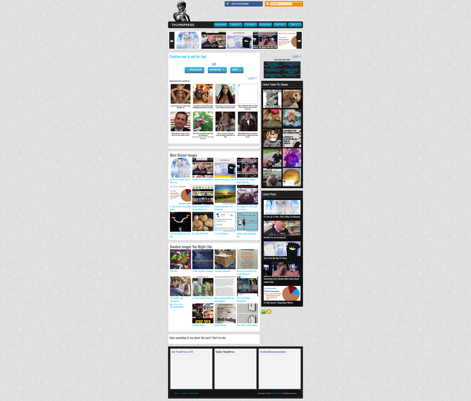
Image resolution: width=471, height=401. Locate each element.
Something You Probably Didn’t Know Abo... (246, 181)
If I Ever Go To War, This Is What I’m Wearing (282, 216)
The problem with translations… (176, 299)
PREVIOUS (196, 69)
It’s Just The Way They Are (202, 298)
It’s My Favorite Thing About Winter (278, 302)
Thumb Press (276, 393)
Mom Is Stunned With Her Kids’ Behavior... (224, 299)
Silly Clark (174, 271)
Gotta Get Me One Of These (225, 179)
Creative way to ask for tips (187, 56)
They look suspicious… (223, 271)
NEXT (235, 69)
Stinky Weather (220, 325)
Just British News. (177, 306)
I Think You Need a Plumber (202, 271)
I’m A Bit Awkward (221, 233)
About (176, 393)
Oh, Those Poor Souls (200, 233)
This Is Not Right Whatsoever (243, 299)
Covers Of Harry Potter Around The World (201, 208)
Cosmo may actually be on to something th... (246, 272)
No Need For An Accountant (202, 179)
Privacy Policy (194, 393)
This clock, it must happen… (247, 325)
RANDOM (216, 69)
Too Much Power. (198, 325)
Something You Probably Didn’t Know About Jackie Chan (281, 280)
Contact (184, 393)
